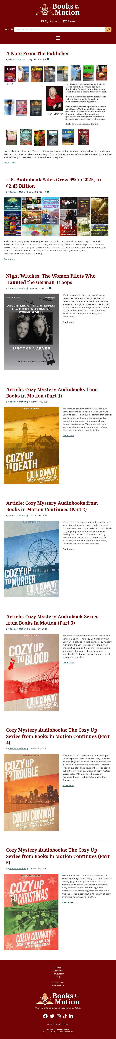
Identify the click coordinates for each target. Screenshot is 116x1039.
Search (9, 29)
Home (58, 967)
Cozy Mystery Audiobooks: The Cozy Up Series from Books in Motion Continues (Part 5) (58, 856)
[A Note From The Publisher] (56, 105)
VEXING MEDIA (63, 1029)
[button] (108, 29)
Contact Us (58, 982)
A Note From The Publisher (37, 53)
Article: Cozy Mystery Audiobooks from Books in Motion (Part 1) (52, 392)
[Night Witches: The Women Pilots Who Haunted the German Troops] (31, 332)
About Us (58, 971)
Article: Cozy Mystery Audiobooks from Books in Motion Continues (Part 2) (52, 506)
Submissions (58, 985)
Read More (9, 163)
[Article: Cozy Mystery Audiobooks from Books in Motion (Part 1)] (31, 445)
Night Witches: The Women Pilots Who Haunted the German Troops (51, 279)
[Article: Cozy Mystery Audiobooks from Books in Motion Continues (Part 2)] (31, 558)
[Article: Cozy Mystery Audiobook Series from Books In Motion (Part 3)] (31, 672)
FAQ (58, 977)
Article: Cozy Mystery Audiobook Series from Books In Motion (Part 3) (52, 619)
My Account (52, 21)
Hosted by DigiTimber (51, 1032)
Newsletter (58, 974)
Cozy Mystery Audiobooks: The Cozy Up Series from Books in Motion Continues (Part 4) (58, 736)
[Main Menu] (58, 38)
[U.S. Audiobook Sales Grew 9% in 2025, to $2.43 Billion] (56, 216)
